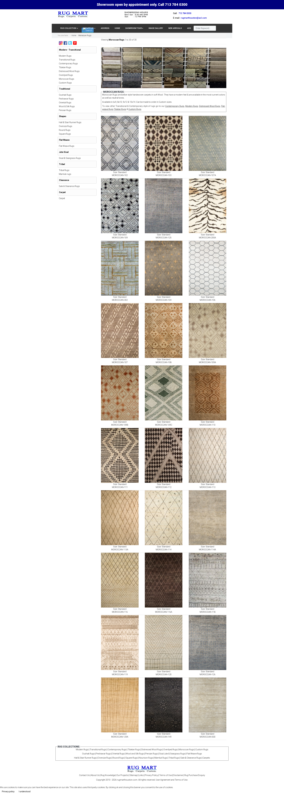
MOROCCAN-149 (163, 737)
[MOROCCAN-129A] (120, 705)
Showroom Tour (133, 28)
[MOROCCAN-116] (120, 580)
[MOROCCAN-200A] (207, 205)
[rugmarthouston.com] (142, 769)
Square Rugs (65, 134)
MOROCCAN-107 (120, 362)
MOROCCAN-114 (163, 549)
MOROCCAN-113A (119, 549)
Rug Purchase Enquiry (194, 775)
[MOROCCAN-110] (207, 392)
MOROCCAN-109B (119, 425)
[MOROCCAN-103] (163, 143)
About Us (95, 775)
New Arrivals (175, 28)
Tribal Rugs (64, 170)
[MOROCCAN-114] (163, 517)
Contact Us (84, 775)
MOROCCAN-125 (163, 237)
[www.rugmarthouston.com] (73, 14)
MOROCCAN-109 (120, 237)
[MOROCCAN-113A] (120, 517)
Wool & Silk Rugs (67, 106)
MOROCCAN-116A (163, 612)
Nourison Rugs (146, 758)
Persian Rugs (65, 110)
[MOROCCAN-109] (120, 205)
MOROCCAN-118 (207, 612)
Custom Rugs (134, 109)
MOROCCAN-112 (163, 487)
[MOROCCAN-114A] (207, 517)
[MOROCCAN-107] (120, 330)
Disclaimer (178, 775)
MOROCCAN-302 (120, 300)
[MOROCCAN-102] (120, 143)
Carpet (62, 198)
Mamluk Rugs (160, 758)
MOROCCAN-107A (207, 175)
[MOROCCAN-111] (120, 455)
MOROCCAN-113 (207, 487)
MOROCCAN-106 (207, 300)
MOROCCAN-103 (163, 175)
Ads (189, 28)
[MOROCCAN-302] (120, 268)
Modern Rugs (191, 106)
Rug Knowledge (108, 775)
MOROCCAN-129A (119, 737)
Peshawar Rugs (66, 99)
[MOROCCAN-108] (163, 330)
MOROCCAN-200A (207, 237)
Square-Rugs (131, 758)
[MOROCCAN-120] (163, 642)
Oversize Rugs (65, 126)
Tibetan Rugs (120, 109)
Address (105, 28)
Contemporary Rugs (174, 106)
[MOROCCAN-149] (163, 705)
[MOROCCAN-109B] (120, 392)
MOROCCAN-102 (120, 175)
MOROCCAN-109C (163, 425)
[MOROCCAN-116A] (163, 580)
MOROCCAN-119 (120, 674)
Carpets (206, 758)
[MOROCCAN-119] (120, 642)
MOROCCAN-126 (207, 674)
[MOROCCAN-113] (207, 455)
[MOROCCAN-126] (207, 642)
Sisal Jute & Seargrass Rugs (172, 753)
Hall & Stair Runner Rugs (70, 122)
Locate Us (88, 28)
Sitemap (133, 775)
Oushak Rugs (65, 95)
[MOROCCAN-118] (207, 580)
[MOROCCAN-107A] (207, 143)
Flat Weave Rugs (66, 146)
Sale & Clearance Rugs (69, 186)
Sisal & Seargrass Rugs (70, 158)
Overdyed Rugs (66, 75)
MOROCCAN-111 (120, 487)
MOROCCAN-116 (120, 612)
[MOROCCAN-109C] (163, 392)
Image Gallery (156, 28)
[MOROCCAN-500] (207, 705)
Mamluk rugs (65, 174)
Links (141, 775)
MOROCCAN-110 (207, 425)
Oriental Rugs (65, 102)
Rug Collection (68, 28)
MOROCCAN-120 (163, 674)
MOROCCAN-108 (163, 362)
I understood (24, 791)
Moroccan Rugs (66, 79)
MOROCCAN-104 (163, 300)
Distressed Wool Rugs (209, 106)
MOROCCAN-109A (207, 362)
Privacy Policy (151, 775)
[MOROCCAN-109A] (207, 330)
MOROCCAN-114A (207, 549)
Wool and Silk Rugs (135, 753)
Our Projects (122, 775)
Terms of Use (165, 775)
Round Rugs (64, 130)
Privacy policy (8, 791)
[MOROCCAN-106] (207, 268)
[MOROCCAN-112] (163, 455)
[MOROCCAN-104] (163, 268)
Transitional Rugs (67, 60)
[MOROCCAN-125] (163, 205)
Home (117, 28)
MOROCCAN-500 (207, 737)
